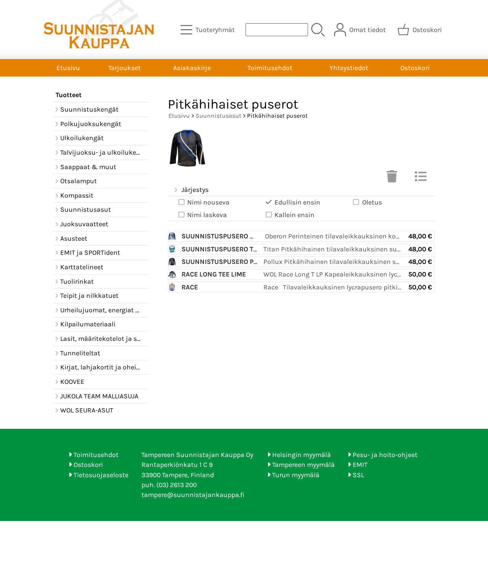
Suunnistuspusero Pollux (227, 261)
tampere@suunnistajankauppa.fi (192, 495)
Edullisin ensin (297, 202)
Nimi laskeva (207, 215)
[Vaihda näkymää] (420, 178)
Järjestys (195, 189)
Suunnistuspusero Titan (224, 249)
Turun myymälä (295, 475)
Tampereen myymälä (303, 464)
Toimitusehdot (269, 68)
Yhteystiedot (348, 68)
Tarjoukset (124, 68)
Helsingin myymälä (301, 455)
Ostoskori (415, 68)
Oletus (372, 202)
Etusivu (68, 68)
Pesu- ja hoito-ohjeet (385, 455)
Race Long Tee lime (213, 274)
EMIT (360, 464)
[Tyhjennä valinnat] (392, 178)
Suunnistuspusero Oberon (228, 236)
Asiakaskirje (192, 68)
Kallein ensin (294, 215)
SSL (358, 475)
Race (189, 287)
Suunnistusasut (218, 115)
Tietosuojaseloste (101, 475)
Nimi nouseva (208, 202)
